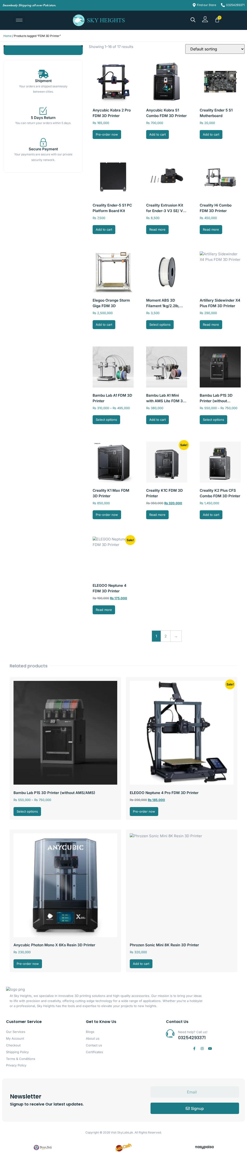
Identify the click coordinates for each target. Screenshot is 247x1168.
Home (7, 36)
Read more (157, 229)
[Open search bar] (193, 19)
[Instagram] (202, 1048)
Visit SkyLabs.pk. (122, 1132)
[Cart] (217, 20)
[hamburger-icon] (19, 20)
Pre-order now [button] (107, 134)
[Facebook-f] (194, 1048)
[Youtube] (210, 1048)
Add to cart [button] (157, 134)
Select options (160, 324)
